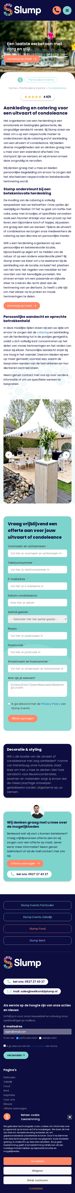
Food (6, 1086)
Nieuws (7, 1104)
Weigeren (37, 1170)
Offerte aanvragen (23, 718)
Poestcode (15, 645)
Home (13, 88)
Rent (6, 1090)
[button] (70, 1117)
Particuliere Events (32, 88)
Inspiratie (9, 1095)
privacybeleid (37, 1046)
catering (43, 332)
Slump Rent (37, 940)
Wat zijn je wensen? (21, 678)
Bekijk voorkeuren (37, 1180)
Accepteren (37, 1161)
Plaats (12, 629)
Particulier (9, 1077)
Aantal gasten (18, 612)
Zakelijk (7, 1081)
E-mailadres (16, 579)
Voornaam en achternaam (27, 546)
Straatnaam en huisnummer (28, 662)
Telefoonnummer (20, 563)
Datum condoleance (22, 596)
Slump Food (37, 929)
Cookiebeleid (36, 1188)
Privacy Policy (50, 704)
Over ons (9, 1099)
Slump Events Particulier (37, 905)
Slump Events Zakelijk (37, 917)
